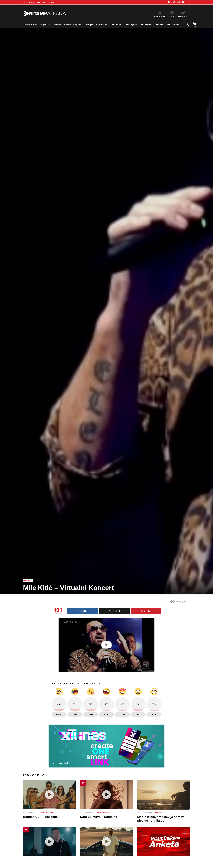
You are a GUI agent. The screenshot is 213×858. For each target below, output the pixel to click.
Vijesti (44, 24)
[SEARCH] (189, 24)
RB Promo (146, 24)
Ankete (32, 2)
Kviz (24, 2)
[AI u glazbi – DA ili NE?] (163, 841)
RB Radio (117, 24)
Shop (89, 24)
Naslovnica (30, 24)
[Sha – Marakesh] (106, 841)
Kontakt (51, 2)
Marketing (41, 2)
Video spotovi (46, 813)
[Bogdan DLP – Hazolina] (49, 795)
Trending (183, 17)
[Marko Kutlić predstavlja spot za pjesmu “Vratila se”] (163, 795)
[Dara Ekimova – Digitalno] (106, 795)
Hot (172, 17)
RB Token (173, 24)
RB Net (160, 24)
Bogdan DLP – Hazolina (40, 816)
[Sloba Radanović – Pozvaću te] (49, 841)
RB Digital (131, 24)
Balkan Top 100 (73, 24)
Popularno (159, 17)
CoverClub (102, 24)
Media (56, 24)
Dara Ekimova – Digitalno (98, 816)
